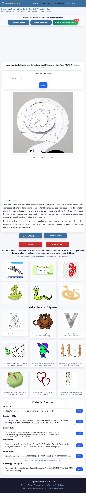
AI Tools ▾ (34, 3)
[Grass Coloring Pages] (15, 321)
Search (43, 85)
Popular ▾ (71, 3)
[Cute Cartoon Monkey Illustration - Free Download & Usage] (43, 321)
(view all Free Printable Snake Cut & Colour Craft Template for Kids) (43, 256)
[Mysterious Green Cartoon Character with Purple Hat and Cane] (43, 350)
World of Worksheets (56, 485)
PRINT (30, 244)
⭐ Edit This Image (31, 236)
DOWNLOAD (57, 244)
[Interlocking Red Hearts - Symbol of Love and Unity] (43, 380)
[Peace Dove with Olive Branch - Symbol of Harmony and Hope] (15, 350)
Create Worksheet (41, 22)
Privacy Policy (46, 3)
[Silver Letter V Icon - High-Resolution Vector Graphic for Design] (71, 321)
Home (25, 3)
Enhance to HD (55, 236)
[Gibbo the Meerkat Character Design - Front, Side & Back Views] (71, 350)
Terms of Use (59, 3)
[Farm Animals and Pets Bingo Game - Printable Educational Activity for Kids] (71, 380)
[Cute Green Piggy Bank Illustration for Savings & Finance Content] (15, 380)
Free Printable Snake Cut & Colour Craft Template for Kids (29, 9)
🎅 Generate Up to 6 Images (66, 21)
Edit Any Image (19, 22)
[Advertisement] (43, 44)
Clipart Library (37, 481)
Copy (79, 411)
